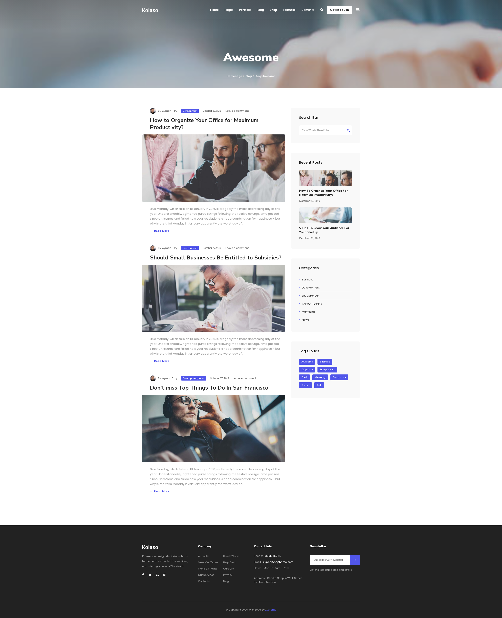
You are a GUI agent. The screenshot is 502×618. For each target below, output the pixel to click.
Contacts (204, 581)
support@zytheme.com (278, 562)
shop (273, 10)
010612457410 (273, 556)
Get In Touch (339, 10)
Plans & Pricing (207, 569)
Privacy (227, 575)
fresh (304, 377)
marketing (320, 377)
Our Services (206, 575)
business (325, 361)
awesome (307, 361)
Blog (260, 10)
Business (307, 279)
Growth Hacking (312, 304)
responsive (339, 377)
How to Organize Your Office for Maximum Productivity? (204, 124)
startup (305, 385)
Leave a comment (237, 111)
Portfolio (245, 10)
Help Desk (229, 562)
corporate (307, 369)
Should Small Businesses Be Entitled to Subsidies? (215, 257)
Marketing (308, 312)
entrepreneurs (327, 369)
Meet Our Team (208, 562)
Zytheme (270, 610)
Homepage (234, 76)
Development (190, 110)
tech (319, 385)
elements (307, 10)
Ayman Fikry (169, 111)
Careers (228, 569)
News (201, 378)
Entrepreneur (310, 296)
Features (289, 10)
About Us (203, 556)
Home (214, 10)
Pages (229, 10)
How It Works (231, 556)
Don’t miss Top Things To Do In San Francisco (209, 388)
